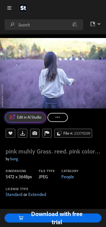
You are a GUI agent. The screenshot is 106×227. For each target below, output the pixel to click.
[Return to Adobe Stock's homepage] (23, 7)
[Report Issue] (47, 133)
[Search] (12, 24)
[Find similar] (74, 25)
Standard (14, 194)
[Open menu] (9, 7)
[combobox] (43, 24)
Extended (37, 194)
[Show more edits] (57, 117)
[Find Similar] (35, 133)
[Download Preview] (22, 133)
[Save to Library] (10, 133)
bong (14, 158)
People (67, 176)
